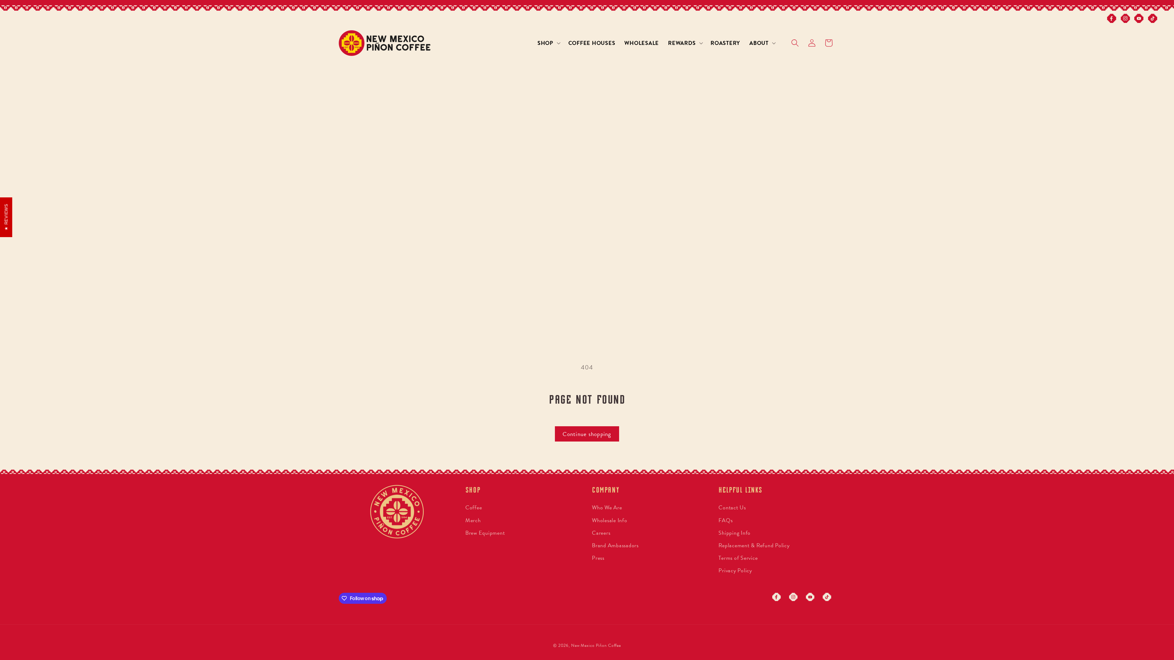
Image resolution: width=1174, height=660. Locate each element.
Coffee (473, 507)
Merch (473, 520)
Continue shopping (587, 434)
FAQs (725, 520)
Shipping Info (734, 533)
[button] (548, 43)
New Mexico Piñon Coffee (596, 645)
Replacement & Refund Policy (753, 545)
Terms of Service (738, 558)
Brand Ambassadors (615, 545)
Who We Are (607, 507)
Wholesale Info (609, 520)
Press (598, 558)
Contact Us (732, 507)
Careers (601, 533)
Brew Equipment (485, 533)
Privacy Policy (735, 570)
